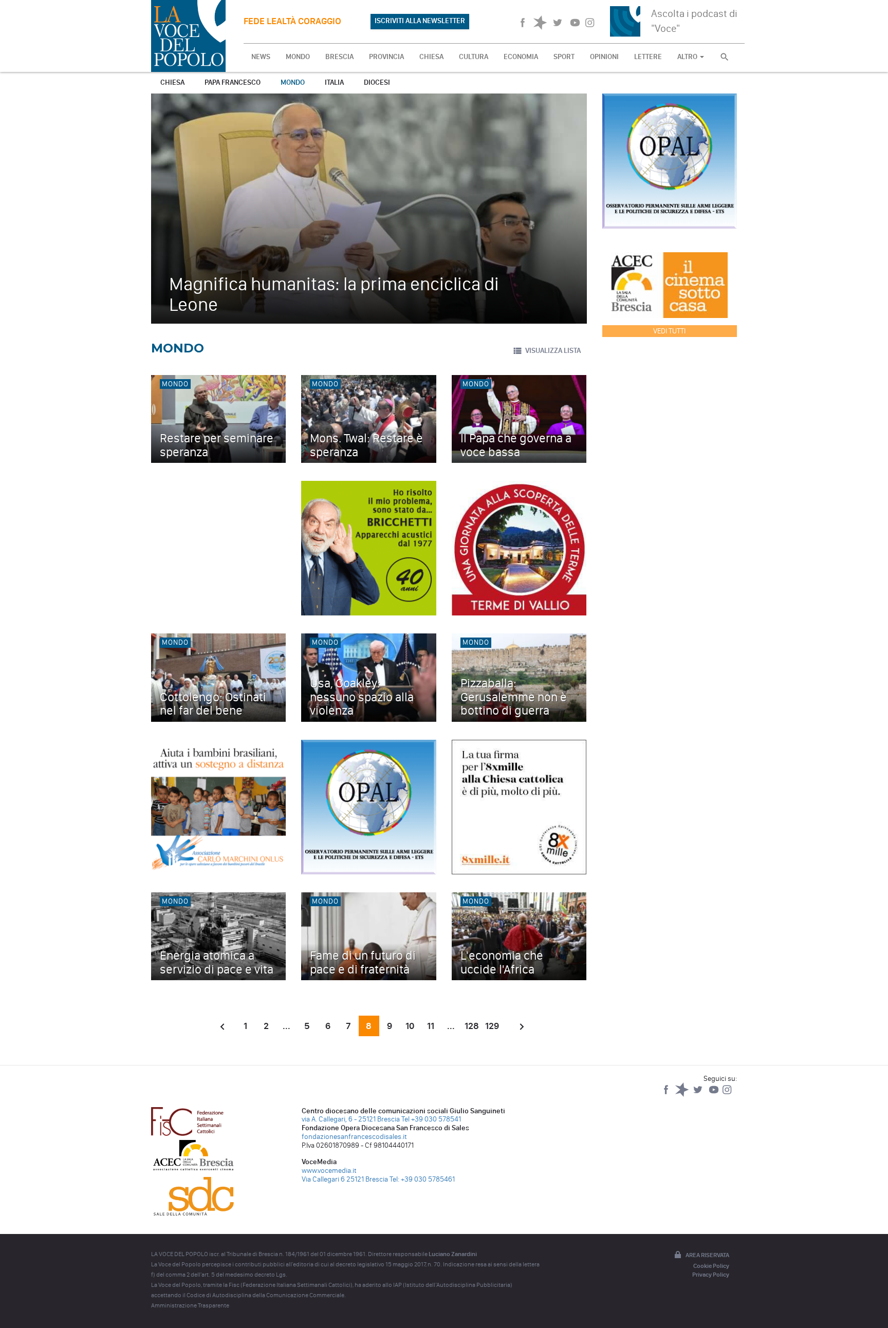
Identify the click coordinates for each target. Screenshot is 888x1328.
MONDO (298, 56)
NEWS (260, 56)
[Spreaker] (683, 1094)
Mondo (293, 82)
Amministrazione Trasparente (190, 1305)
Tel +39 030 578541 (431, 1119)
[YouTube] (715, 1094)
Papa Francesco (233, 82)
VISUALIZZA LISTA (553, 350)
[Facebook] (667, 1094)
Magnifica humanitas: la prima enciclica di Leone (334, 294)
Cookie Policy (711, 1265)
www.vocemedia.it (329, 1170)
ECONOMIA (521, 56)
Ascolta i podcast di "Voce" (694, 20)
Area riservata (707, 1255)
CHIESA (431, 56)
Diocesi (377, 82)
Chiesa (172, 82)
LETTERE (648, 56)
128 (472, 1026)
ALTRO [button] (688, 56)
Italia (334, 82)
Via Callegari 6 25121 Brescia (345, 1179)
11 (430, 1026)
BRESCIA (339, 56)
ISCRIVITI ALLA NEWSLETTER (420, 20)
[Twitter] (699, 1094)
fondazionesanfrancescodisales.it (354, 1136)
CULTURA (473, 56)
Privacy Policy (710, 1274)
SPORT (564, 56)
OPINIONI (604, 56)
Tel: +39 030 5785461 (422, 1179)
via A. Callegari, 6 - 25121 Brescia (351, 1119)
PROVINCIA (386, 56)
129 (492, 1026)
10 (409, 1026)
